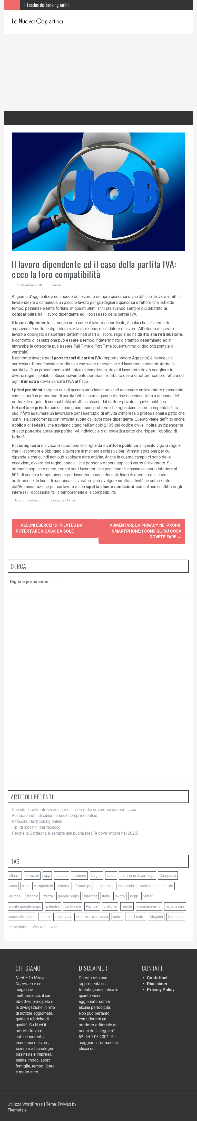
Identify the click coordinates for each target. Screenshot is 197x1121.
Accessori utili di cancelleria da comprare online (54, 815)
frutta (48, 896)
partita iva (68, 500)
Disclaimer (157, 983)
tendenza (176, 917)
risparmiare (175, 906)
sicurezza (63, 917)
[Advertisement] (98, 72)
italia (106, 896)
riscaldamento (149, 906)
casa (13, 886)
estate (168, 886)
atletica (61, 875)
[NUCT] (37, 21)
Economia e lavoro (29, 500)
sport (117, 917)
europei (15, 896)
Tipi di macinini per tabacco (46, 5)
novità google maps (25, 906)
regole (127, 906)
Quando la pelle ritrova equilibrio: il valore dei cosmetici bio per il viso (74, 809)
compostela (43, 886)
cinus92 (55, 285)
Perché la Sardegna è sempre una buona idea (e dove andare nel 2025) (75, 833)
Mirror (148, 896)
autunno (79, 875)
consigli (64, 886)
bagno (96, 875)
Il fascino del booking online (37, 821)
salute (45, 917)
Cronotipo (83, 886)
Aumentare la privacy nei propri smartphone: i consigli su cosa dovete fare (145, 531)
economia (104, 886)
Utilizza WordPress (26, 1104)
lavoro (54, 500)
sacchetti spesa (22, 917)
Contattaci (157, 977)
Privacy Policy (160, 989)
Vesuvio (39, 927)
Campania (168, 875)
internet (90, 896)
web (54, 927)
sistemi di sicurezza (92, 917)
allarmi (14, 875)
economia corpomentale (137, 886)
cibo (25, 886)
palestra (53, 906)
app (47, 875)
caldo (111, 875)
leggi (134, 896)
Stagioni (156, 917)
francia (32, 896)
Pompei (92, 906)
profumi (110, 906)
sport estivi (135, 917)
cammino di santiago (137, 875)
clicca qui (87, 1048)
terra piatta (18, 927)
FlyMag (64, 1104)
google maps (68, 896)
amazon (32, 875)
